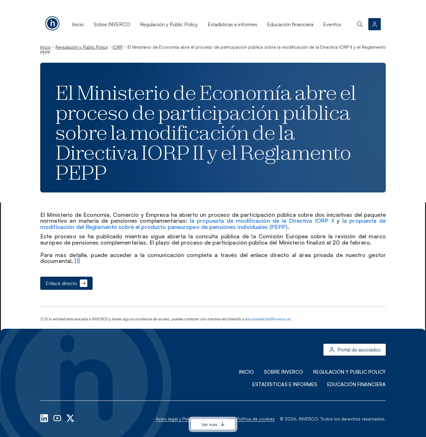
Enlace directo (61, 283)
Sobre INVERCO (112, 24)
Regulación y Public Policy (169, 24)
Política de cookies (255, 418)
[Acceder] (374, 24)
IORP (118, 47)
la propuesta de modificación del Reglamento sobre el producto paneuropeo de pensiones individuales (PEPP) (213, 223)
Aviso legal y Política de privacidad (191, 418)
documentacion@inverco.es (268, 319)
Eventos (332, 24)
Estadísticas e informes (232, 24)
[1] (77, 260)
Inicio (78, 24)
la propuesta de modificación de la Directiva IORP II (262, 220)
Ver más (209, 424)
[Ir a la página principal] (52, 22)
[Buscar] (360, 24)
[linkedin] (44, 417)
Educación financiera (290, 24)
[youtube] (57, 417)
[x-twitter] (70, 417)
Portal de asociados (358, 350)
